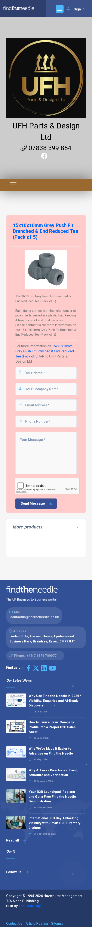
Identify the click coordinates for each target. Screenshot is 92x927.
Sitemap (57, 923)
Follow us (14, 872)
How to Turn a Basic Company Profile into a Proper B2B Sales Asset (52, 727)
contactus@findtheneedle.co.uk (34, 617)
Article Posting (37, 923)
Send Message (33, 503)
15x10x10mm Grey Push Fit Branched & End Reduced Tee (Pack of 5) (44, 351)
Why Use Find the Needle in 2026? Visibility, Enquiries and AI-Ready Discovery (55, 700)
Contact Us (14, 923)
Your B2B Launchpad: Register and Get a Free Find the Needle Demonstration (52, 796)
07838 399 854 (49, 148)
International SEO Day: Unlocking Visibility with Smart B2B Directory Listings (54, 823)
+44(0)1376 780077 (42, 656)
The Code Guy (30, 906)
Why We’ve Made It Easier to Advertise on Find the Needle (51, 751)
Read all (13, 840)
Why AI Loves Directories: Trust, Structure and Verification (53, 772)
